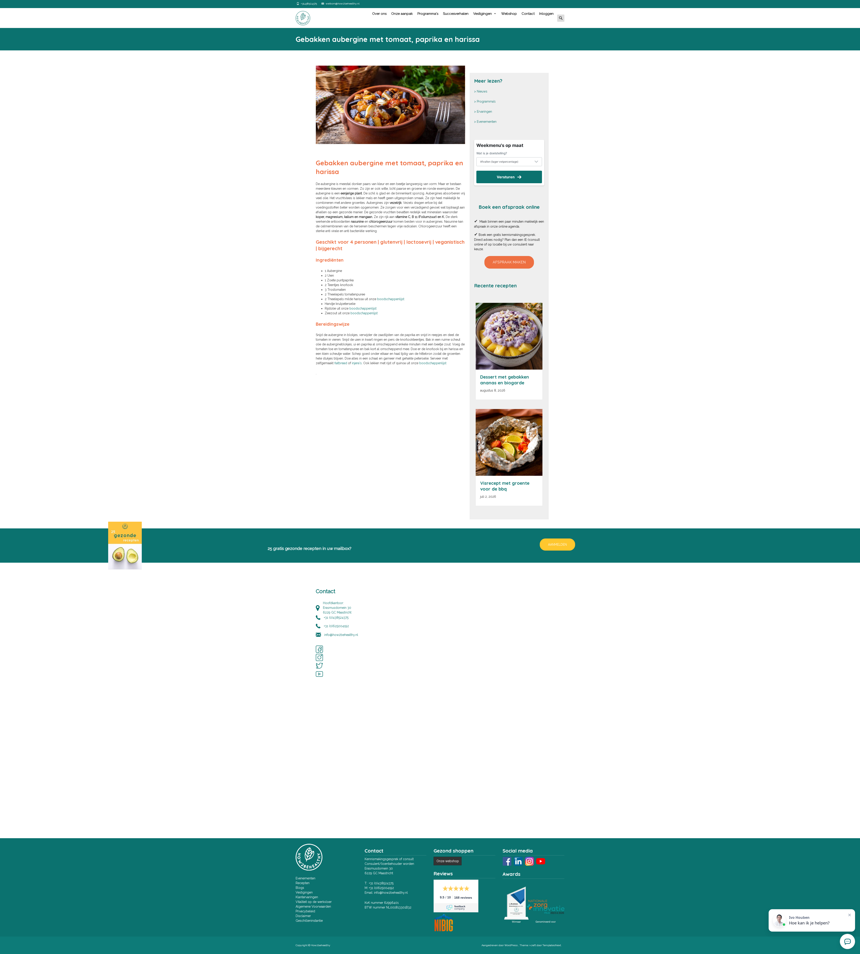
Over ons (379, 14)
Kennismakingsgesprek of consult (389, 859)
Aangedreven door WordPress (500, 945)
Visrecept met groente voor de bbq (504, 486)
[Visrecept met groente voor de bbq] (509, 442)
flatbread (341, 363)
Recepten (303, 883)
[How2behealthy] (299, 17)
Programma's (427, 14)
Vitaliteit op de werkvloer (314, 902)
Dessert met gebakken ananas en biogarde (504, 379)
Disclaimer (303, 916)
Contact (528, 14)
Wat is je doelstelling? (491, 153)
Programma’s (486, 101)
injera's (357, 363)
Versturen (506, 177)
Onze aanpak (402, 14)
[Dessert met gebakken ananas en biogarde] (509, 336)
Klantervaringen (307, 897)
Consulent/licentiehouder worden (389, 864)
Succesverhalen (456, 14)
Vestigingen (482, 14)
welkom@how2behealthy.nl (342, 3)
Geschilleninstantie (309, 920)
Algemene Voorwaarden (313, 906)
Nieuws (482, 91)
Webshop (509, 14)
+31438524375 (309, 3)
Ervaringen (484, 111)
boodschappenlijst (390, 299)
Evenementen (487, 121)
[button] (509, 262)
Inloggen (546, 14)
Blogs (300, 887)
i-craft (533, 945)
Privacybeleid (305, 911)
